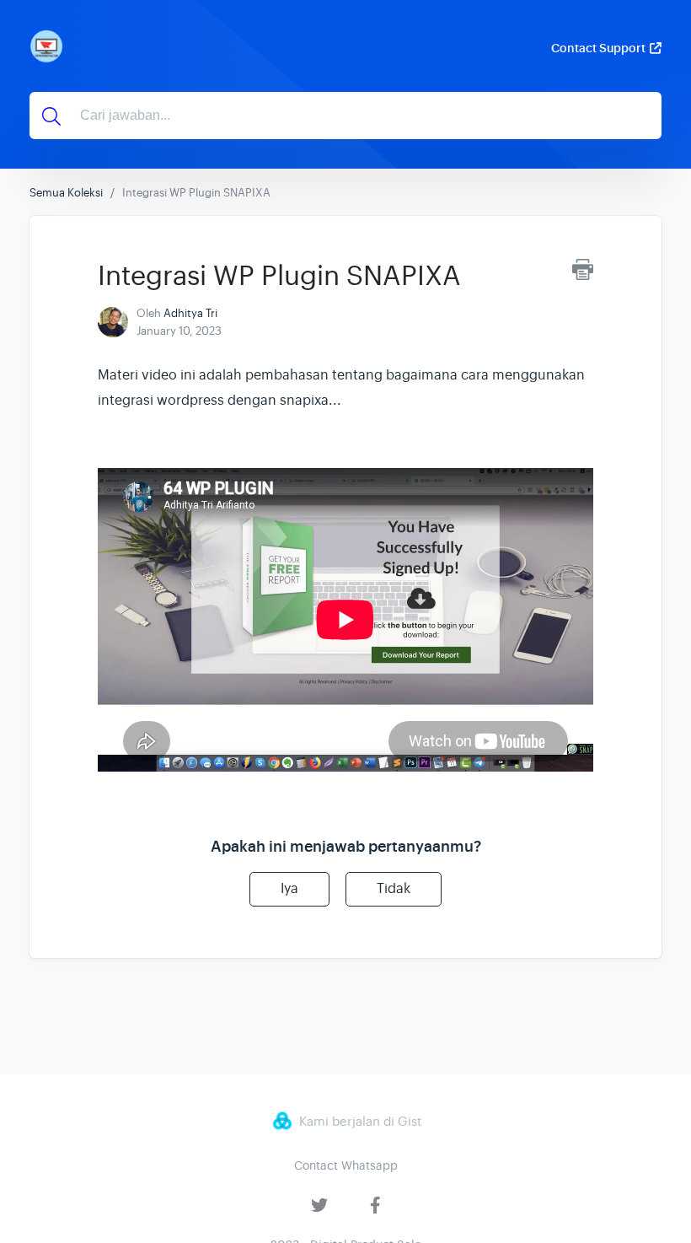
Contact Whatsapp (346, 1165)
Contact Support (598, 48)
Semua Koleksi (66, 193)
